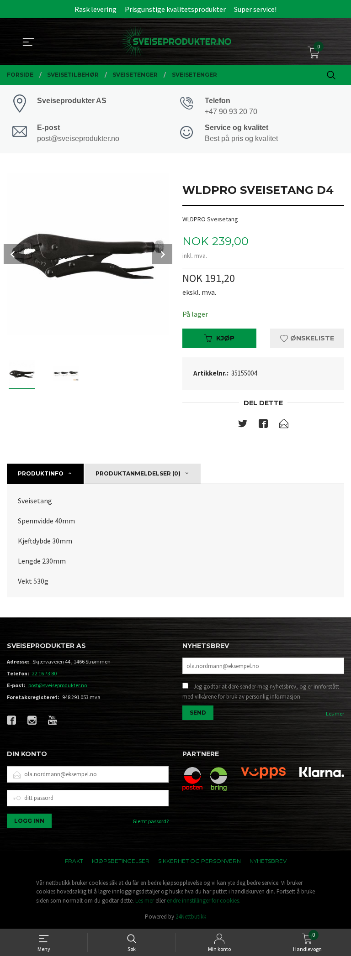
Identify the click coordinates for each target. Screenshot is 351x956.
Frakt (74, 860)
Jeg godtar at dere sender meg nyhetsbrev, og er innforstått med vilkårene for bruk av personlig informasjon (260, 691)
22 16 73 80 (44, 673)
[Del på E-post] (284, 425)
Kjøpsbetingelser (120, 860)
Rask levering (95, 9)
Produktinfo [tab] (41, 473)
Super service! (255, 9)
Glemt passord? (151, 821)
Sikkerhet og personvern (199, 860)
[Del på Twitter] (242, 425)
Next (162, 254)
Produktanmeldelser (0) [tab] (138, 473)
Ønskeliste (311, 338)
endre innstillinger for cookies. (203, 900)
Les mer (335, 713)
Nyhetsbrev (268, 860)
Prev (14, 254)
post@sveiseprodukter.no (57, 685)
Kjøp (225, 338)
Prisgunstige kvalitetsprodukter (175, 9)
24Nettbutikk (191, 916)
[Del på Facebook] (263, 425)
